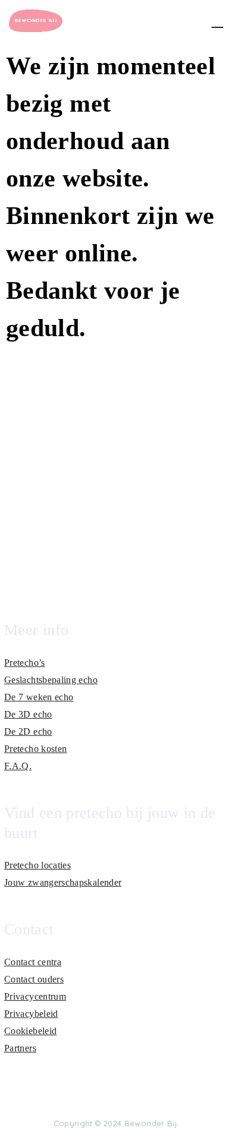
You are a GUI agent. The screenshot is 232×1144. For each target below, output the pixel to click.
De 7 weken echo (38, 697)
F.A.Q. (18, 766)
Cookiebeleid (30, 1031)
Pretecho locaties (37, 865)
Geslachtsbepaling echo (51, 680)
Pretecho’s (24, 663)
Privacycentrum (35, 996)
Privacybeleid (31, 1014)
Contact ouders (34, 979)
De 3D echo (28, 714)
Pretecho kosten (35, 749)
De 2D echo (28, 731)
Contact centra (32, 962)
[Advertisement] (116, 474)
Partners (20, 1048)
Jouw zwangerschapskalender (62, 882)
